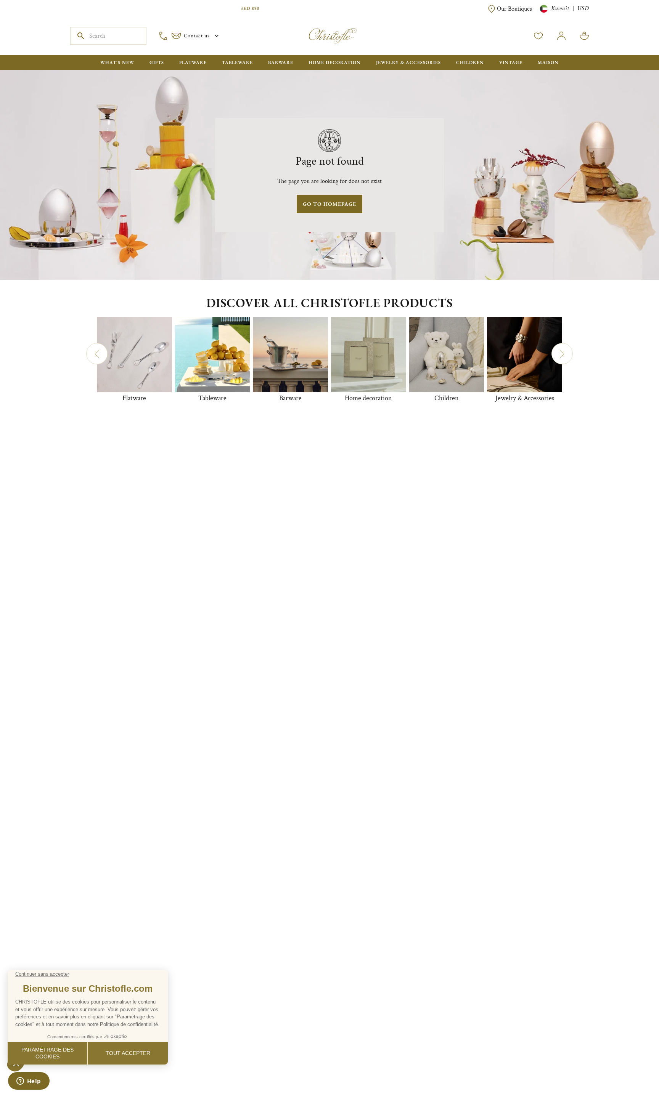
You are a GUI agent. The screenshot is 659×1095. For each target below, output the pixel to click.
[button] (97, 353)
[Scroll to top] (629, 1065)
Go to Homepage (329, 203)
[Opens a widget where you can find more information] (29, 1081)
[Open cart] (584, 35)
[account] (538, 35)
